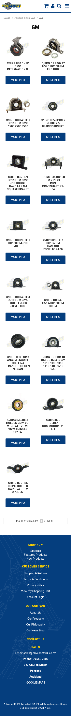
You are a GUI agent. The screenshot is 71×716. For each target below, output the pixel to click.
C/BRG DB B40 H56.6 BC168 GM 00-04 (53, 303)
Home (7, 18)
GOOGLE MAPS (35, 682)
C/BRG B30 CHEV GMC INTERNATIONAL (18, 66)
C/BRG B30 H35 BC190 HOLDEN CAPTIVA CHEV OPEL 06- (18, 487)
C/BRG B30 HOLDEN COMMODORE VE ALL (53, 424)
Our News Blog (35, 630)
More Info (18, 80)
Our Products (35, 618)
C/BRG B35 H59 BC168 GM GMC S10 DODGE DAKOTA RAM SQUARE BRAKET (18, 183)
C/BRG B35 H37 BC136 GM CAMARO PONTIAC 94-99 (53, 245)
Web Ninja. (45, 708)
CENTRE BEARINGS (24, 18)
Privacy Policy (35, 585)
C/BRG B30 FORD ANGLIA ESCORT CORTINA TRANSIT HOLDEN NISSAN (18, 363)
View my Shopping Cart (35, 591)
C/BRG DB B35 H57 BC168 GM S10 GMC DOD (18, 243)
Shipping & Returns (35, 573)
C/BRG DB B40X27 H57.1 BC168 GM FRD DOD (53, 66)
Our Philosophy (35, 624)
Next (50, 520)
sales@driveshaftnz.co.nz (39, 653)
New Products (35, 558)
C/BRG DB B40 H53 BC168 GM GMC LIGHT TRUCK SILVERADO (18, 301)
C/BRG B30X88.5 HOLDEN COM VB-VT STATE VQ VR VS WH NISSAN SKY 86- (18, 426)
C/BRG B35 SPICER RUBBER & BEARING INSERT (53, 123)
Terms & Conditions (35, 579)
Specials (35, 550)
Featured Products (35, 554)
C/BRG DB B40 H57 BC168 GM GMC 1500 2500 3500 (18, 123)
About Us (35, 612)
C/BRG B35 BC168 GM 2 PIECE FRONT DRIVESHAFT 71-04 (53, 183)
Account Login (35, 597)
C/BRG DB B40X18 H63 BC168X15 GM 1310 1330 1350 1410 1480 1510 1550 (53, 363)
